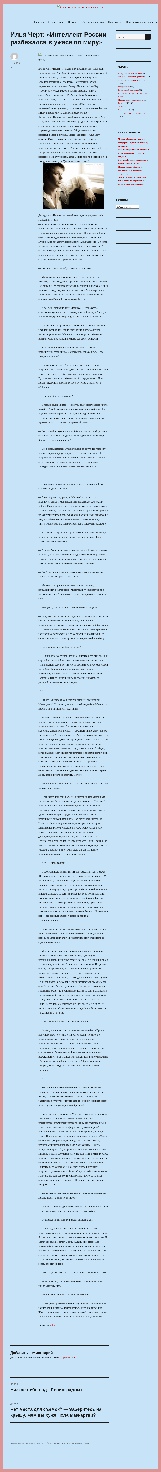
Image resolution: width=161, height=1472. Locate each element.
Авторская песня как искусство (132, 80)
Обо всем (122, 106)
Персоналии (123, 109)
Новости (14, 67)
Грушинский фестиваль (128, 89)
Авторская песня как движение (131, 76)
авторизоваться (66, 1357)
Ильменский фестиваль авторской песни (28, 1443)
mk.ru (53, 1325)
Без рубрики (123, 86)
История (73, 22)
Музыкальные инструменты (130, 99)
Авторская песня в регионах (130, 73)
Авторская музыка (93, 22)
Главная (39, 22)
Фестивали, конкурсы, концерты (132, 113)
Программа (115, 22)
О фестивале (56, 22)
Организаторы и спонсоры (141, 22)
